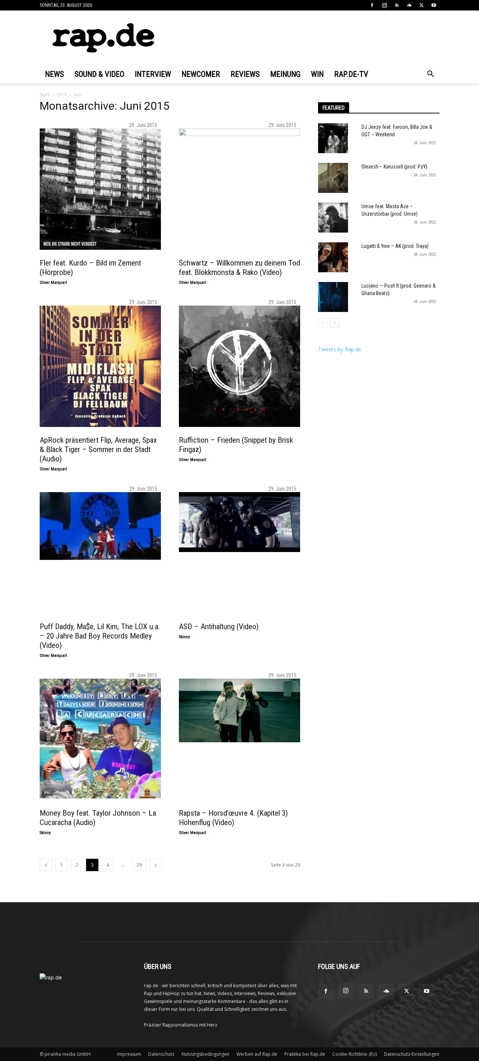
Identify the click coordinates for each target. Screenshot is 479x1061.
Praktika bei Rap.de (304, 1054)
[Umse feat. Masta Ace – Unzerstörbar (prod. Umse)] (333, 218)
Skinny (184, 636)
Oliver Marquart (53, 282)
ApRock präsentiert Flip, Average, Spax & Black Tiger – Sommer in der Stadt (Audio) (98, 449)
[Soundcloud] (409, 5)
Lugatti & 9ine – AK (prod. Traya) (394, 246)
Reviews (245, 74)
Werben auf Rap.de (257, 1054)
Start (44, 94)
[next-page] (155, 865)
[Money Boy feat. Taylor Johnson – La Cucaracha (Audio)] (100, 738)
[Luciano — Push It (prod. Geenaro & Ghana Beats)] (333, 297)
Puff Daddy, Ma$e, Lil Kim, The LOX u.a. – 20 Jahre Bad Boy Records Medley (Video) (100, 636)
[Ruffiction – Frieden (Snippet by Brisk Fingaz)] (239, 366)
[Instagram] (384, 5)
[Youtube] (433, 5)
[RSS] (396, 5)
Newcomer (200, 74)
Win (317, 74)
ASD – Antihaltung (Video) (219, 626)
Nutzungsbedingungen (205, 1054)
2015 (62, 94)
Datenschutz (161, 1054)
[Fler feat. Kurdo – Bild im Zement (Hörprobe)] (100, 189)
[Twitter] (421, 5)
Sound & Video (99, 74)
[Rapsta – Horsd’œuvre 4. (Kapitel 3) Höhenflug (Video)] (239, 710)
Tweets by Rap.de (339, 349)
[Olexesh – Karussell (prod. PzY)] (333, 178)
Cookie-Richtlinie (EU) (354, 1054)
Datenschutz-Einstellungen (411, 1054)
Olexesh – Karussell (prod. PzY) (394, 167)
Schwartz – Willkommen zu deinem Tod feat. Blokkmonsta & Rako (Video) (239, 267)
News (54, 74)
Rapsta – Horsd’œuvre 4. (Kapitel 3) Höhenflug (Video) (233, 818)
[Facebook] (372, 5)
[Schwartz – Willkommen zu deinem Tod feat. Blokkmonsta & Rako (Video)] (239, 189)
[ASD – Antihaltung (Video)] (239, 522)
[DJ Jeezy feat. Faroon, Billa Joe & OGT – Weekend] (333, 138)
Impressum (129, 1054)
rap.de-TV (351, 74)
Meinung (285, 74)
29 (139, 865)
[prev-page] (46, 865)
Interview (153, 74)
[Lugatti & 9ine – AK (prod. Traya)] (333, 257)
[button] (430, 74)
